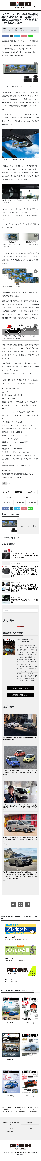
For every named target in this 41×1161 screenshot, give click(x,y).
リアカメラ (7, 502)
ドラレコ (27, 497)
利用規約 (29, 1122)
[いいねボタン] (4, 483)
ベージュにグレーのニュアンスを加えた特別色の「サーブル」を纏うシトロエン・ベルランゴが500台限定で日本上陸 (20, 839)
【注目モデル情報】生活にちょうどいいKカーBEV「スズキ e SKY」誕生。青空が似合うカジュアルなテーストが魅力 (20, 772)
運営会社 (10, 1128)
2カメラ (6, 492)
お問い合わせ (11, 1132)
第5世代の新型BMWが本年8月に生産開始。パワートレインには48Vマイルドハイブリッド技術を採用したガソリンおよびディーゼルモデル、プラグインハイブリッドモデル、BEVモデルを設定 (20, 875)
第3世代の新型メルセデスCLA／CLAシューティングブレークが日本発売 (20, 738)
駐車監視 (32, 502)
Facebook (6, 36)
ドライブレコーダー (22, 41)
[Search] (35, 610)
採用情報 (29, 1128)
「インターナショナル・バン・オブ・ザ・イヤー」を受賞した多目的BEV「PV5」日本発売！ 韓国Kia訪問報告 (20, 806)
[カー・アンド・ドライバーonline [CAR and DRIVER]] (20, 4)
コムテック (31, 492)
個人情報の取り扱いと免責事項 (11, 1123)
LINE (31, 36)
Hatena (18, 36)
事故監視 (20, 502)
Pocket (24, 36)
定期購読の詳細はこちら (20, 695)
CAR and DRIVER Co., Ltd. (21, 1152)
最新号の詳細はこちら (20, 688)
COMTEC (18, 492)
